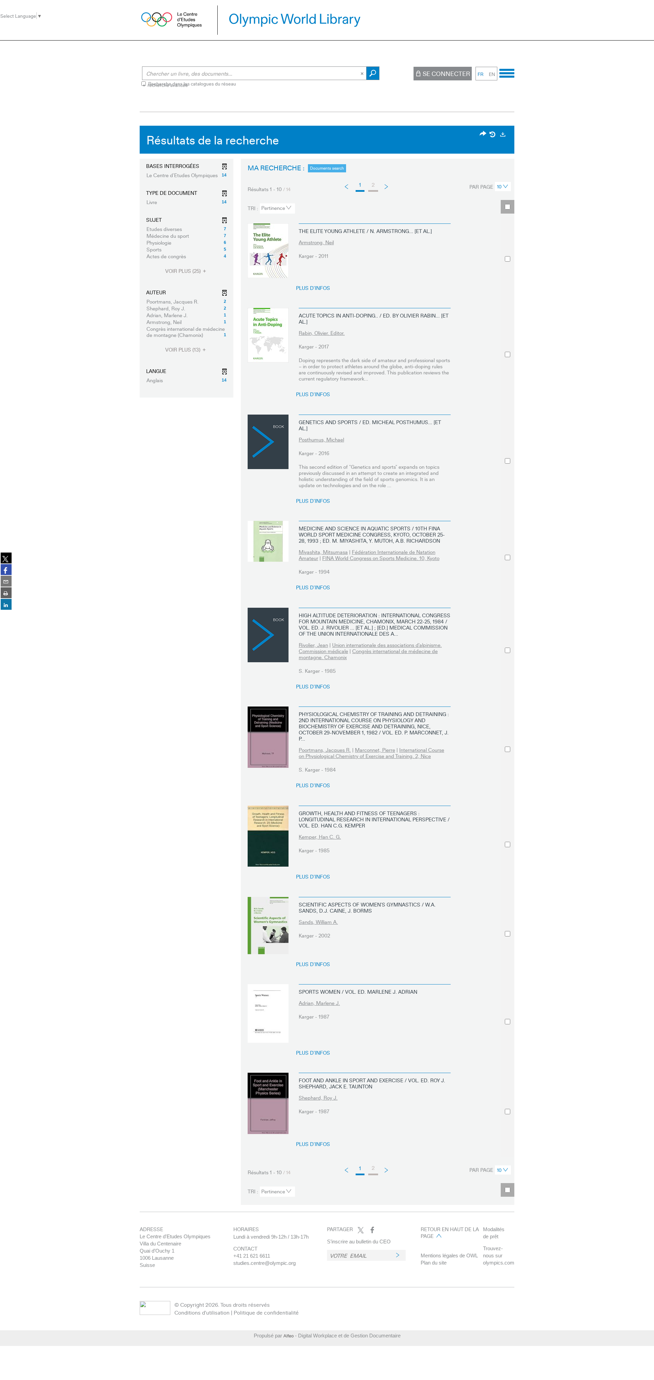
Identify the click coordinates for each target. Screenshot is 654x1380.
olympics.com (498, 1263)
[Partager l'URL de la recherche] (483, 134)
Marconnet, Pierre (375, 750)
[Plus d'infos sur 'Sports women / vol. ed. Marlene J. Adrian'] (268, 1013)
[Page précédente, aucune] (347, 187)
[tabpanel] (327, 667)
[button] (186, 175)
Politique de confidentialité (266, 1312)
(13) (183, 349)
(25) (183, 271)
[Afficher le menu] (506, 72)
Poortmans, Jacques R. (325, 750)
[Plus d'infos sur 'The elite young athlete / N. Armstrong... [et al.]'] (268, 250)
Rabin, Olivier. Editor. (322, 333)
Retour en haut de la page (450, 1232)
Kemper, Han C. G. (320, 836)
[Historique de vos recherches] (493, 134)
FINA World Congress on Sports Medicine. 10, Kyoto (380, 558)
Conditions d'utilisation (202, 1312)
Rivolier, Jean (313, 645)
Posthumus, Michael (321, 439)
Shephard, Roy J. (318, 1097)
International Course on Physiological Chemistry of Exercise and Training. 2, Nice (371, 753)
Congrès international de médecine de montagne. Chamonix (368, 654)
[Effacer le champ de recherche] (363, 73)
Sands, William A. (318, 922)
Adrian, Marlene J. (319, 1003)
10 (499, 186)
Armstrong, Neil (316, 242)
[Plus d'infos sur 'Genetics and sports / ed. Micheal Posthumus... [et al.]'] (268, 442)
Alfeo (288, 1336)
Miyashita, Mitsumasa (323, 552)
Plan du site (434, 1263)
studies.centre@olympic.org (264, 1263)
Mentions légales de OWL (449, 1255)
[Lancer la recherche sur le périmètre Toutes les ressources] (372, 73)
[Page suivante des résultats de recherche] (386, 186)
